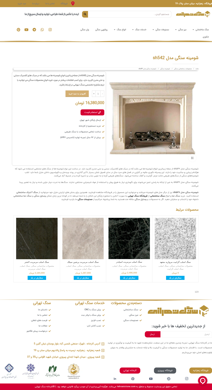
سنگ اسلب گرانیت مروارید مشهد (175, 262)
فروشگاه (64, 3)
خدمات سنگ (140, 29)
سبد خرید (22, 3)
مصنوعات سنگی (162, 29)
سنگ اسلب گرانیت (175, 269)
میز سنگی (182, 29)
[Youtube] (26, 29)
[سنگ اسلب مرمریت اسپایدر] (129, 238)
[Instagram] (50, 29)
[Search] (85, 14)
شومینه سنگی (165, 69)
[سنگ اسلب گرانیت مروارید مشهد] (175, 238)
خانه (196, 69)
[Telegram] (34, 29)
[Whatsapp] (42, 29)
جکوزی (206, 36)
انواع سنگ (121, 29)
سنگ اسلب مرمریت (129, 269)
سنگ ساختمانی (202, 29)
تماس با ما (49, 3)
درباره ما (35, 3)
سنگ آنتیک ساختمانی (27, 192)
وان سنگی (84, 29)
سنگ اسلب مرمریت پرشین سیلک (83, 262)
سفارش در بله (175, 278)
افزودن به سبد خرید (77, 93)
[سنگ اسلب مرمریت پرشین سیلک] (83, 238)
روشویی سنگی (101, 29)
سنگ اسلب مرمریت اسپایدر (129, 262)
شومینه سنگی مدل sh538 (185, 192)
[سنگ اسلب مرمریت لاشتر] (37, 238)
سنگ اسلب (164, 266)
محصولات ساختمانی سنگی (183, 69)
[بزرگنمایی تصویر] (192, 158)
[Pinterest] (18, 29)
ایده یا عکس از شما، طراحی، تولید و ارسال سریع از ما (52, 14)
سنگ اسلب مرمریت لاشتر (37, 262)
